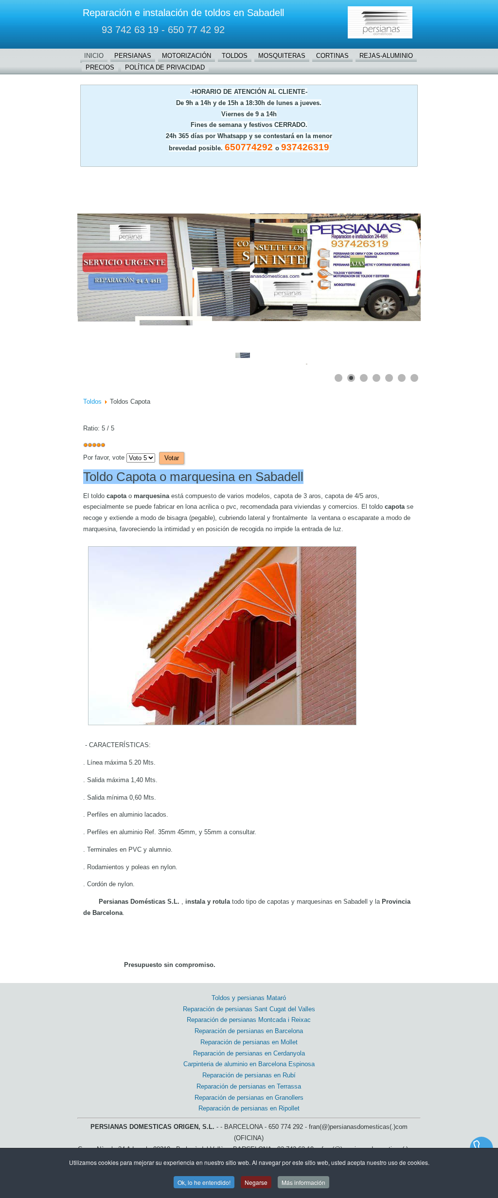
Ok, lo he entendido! (204, 1182)
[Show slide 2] (351, 378)
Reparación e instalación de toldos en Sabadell (183, 12)
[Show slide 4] (376, 378)
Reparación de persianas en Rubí (249, 1075)
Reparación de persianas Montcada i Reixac (249, 1019)
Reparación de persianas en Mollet (249, 1042)
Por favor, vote (103, 457)
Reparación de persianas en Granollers (249, 1097)
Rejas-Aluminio (386, 55)
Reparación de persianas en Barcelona (249, 1031)
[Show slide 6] (402, 378)
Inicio (94, 55)
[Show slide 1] (338, 378)
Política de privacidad (165, 67)
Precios (100, 67)
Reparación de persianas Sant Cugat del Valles (249, 1009)
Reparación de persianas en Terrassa (248, 1086)
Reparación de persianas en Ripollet (249, 1108)
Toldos (235, 55)
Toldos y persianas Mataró (249, 997)
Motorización (186, 55)
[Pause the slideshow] (391, 267)
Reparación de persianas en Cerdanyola (249, 1053)
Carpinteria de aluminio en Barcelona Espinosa (249, 1064)
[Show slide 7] (414, 378)
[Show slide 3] (364, 378)
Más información (303, 1182)
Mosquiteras (281, 55)
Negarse (256, 1182)
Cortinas (332, 55)
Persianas (132, 55)
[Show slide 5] (389, 378)
